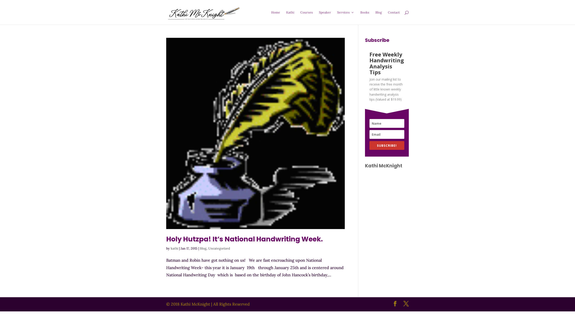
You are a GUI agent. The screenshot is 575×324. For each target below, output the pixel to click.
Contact (394, 12)
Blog (378, 12)
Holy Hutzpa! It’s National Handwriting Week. (244, 239)
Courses (306, 12)
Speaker (325, 12)
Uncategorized (219, 248)
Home (275, 12)
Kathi (290, 12)
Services (343, 12)
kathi (174, 248)
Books (364, 12)
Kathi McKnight (383, 165)
